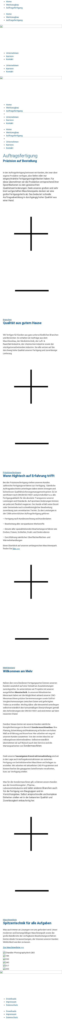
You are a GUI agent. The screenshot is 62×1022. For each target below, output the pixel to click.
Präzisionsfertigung (12, 472)
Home (9, 1)
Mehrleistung (9, 667)
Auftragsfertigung (14, 7)
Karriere (10, 56)
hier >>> (16, 548)
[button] (31, 262)
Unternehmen (12, 53)
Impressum (11, 1002)
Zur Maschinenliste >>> (13, 947)
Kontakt (9, 59)
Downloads (11, 999)
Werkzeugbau (12, 4)
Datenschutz (12, 1005)
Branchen (7, 319)
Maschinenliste (10, 919)
